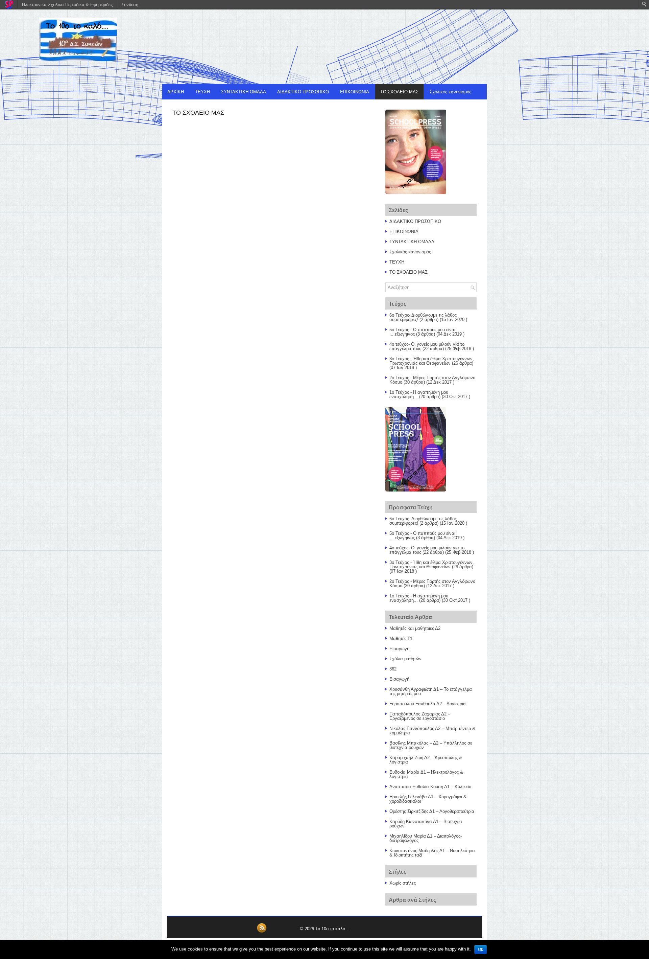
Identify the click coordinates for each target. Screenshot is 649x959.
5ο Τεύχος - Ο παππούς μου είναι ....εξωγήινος (422, 332)
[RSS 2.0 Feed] (262, 931)
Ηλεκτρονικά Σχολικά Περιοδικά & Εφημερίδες (67, 4)
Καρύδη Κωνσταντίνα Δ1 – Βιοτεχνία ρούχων (425, 823)
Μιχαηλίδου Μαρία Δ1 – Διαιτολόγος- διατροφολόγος (425, 838)
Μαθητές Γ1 (400, 638)
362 (392, 668)
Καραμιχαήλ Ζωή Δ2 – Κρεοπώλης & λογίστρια (425, 759)
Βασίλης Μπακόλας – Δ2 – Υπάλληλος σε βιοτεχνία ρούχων (430, 745)
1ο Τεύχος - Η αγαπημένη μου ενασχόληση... (418, 394)
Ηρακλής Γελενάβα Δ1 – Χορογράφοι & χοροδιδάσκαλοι (427, 799)
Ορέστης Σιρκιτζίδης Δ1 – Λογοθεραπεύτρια (431, 811)
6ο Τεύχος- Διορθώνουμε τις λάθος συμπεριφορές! (423, 317)
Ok (480, 949)
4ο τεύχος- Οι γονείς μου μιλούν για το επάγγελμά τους (426, 346)
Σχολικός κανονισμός (450, 91)
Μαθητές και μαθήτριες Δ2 (414, 628)
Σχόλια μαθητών (405, 658)
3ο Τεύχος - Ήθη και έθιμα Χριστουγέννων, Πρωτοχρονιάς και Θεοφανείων (431, 361)
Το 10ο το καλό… (332, 928)
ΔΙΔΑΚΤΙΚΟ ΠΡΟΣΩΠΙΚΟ (303, 91)
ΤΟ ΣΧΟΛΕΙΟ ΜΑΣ (399, 91)
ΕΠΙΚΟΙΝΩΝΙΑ (354, 91)
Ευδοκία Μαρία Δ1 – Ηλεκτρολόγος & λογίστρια (426, 774)
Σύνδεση (129, 4)
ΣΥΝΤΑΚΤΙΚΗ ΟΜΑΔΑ (243, 91)
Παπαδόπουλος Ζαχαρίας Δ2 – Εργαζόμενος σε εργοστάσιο (419, 716)
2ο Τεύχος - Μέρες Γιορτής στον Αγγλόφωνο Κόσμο (432, 380)
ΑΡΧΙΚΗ (175, 91)
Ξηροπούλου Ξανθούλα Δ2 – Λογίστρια (427, 703)
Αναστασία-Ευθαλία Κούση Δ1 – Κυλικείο (430, 786)
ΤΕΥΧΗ (202, 91)
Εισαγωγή (399, 648)
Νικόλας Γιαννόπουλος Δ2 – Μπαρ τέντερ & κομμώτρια (432, 730)
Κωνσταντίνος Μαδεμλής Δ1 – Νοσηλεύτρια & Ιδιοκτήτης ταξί (432, 853)
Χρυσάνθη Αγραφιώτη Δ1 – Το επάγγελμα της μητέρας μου (430, 691)
